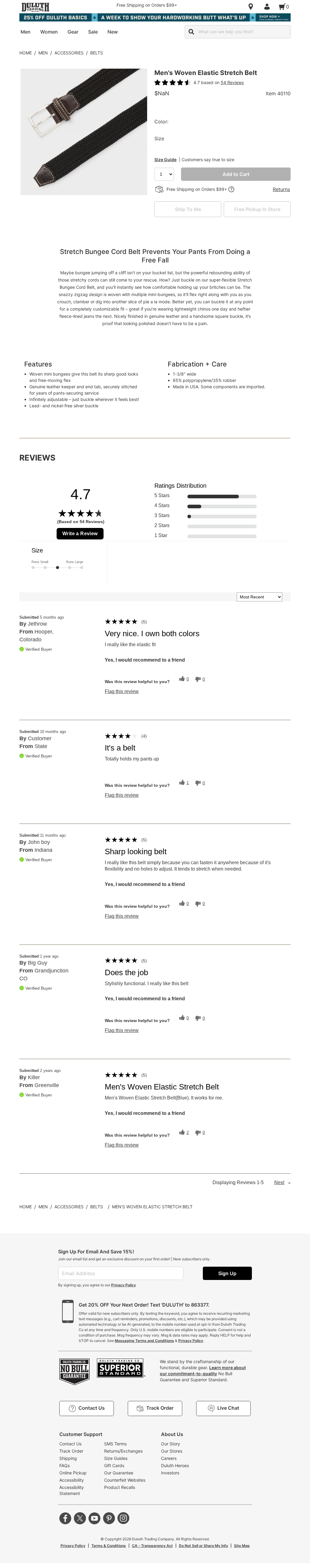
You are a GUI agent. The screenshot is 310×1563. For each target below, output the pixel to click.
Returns (281, 189)
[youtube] (94, 1518)
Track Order (71, 1451)
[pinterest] (109, 1518)
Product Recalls (119, 1487)
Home (25, 52)
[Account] (268, 6)
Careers (168, 1458)
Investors (170, 1472)
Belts (96, 52)
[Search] (191, 31)
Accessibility (71, 1480)
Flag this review (122, 691)
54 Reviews (232, 82)
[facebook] (65, 1518)
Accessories (69, 52)
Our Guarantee (118, 1472)
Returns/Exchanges (123, 1451)
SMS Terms (115, 1443)
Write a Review (80, 533)
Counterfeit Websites (124, 1480)
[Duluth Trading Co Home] (35, 7)
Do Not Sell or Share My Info (203, 1545)
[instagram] (123, 1518)
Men (43, 52)
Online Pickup (73, 1472)
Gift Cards (114, 1465)
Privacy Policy (123, 1285)
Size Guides (115, 1458)
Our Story (170, 1443)
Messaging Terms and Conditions (144, 1340)
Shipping (68, 1458)
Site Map (242, 1545)
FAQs (64, 1465)
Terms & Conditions (108, 1545)
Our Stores (171, 1451)
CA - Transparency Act (152, 1545)
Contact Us (70, 1443)
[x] (80, 1518)
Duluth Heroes (175, 1465)
